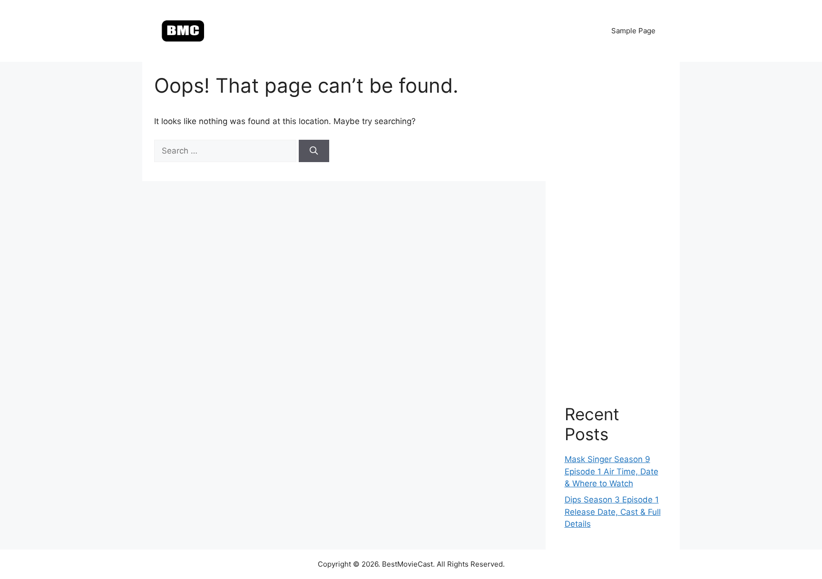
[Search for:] (226, 150)
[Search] (314, 151)
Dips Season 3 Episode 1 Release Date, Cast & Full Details (613, 512)
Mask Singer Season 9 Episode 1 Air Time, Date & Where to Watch (611, 471)
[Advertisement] (613, 223)
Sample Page (633, 30)
